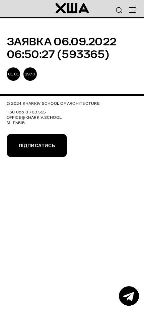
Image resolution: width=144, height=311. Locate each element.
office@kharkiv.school (34, 117)
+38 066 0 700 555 (26, 111)
